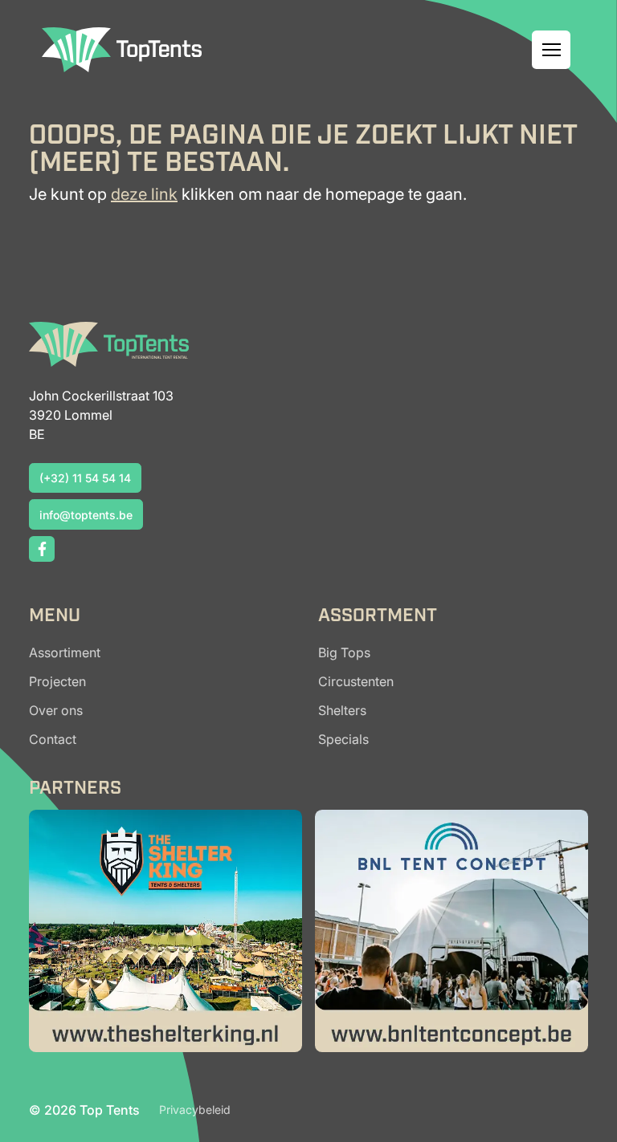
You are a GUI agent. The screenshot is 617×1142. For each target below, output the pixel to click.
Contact (52, 739)
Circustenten (356, 681)
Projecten (57, 681)
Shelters (342, 710)
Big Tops (344, 652)
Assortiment (64, 652)
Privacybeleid (195, 1109)
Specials (343, 739)
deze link (144, 194)
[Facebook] (42, 549)
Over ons (56, 710)
